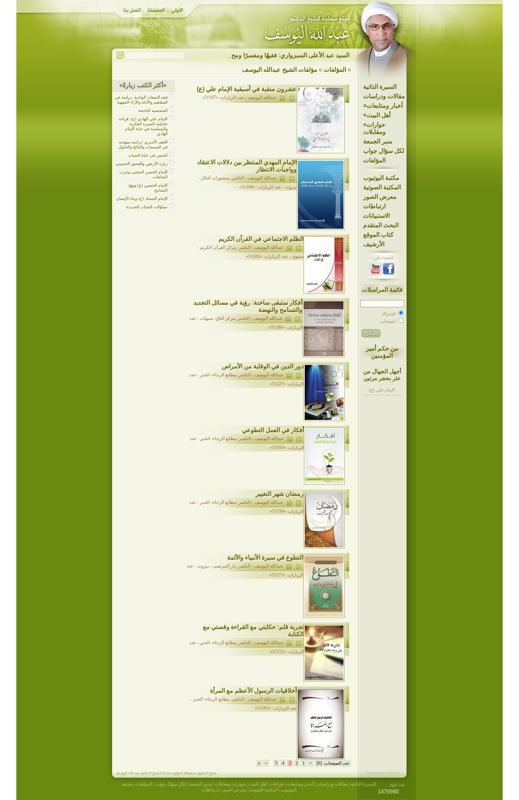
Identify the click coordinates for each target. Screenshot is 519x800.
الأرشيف (374, 244)
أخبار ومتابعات (383, 105)
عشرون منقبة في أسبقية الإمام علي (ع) (247, 89)
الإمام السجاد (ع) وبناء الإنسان (142, 198)
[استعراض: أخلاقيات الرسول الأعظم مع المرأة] (292, 699)
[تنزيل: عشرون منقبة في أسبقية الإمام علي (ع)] (282, 97)
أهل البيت (377, 115)
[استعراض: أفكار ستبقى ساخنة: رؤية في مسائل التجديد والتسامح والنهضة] (297, 318)
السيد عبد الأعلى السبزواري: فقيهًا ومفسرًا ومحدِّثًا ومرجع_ (276, 55)
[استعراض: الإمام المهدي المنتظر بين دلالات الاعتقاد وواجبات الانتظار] (292, 178)
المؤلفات (374, 160)
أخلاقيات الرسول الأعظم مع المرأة (253, 690)
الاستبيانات (376, 215)
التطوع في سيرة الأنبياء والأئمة (265, 557)
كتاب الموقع (378, 234)
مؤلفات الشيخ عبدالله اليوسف (279, 69)
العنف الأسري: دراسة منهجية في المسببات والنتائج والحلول (143, 144)
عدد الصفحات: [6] (333, 763)
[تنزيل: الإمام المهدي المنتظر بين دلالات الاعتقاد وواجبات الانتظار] (282, 178)
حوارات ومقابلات (374, 128)
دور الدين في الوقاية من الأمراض (263, 366)
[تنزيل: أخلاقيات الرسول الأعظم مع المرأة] (282, 699)
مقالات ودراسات (384, 96)
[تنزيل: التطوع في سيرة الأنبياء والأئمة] (289, 566)
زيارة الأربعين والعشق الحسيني (142, 163)
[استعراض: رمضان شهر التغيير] (299, 502)
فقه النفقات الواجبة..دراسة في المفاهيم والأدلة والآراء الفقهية (141, 99)
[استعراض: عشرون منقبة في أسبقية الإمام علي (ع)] (292, 97)
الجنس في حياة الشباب (148, 155)
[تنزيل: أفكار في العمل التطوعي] (289, 438)
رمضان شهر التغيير (280, 493)
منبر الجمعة (377, 141)
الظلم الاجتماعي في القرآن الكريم (261, 239)
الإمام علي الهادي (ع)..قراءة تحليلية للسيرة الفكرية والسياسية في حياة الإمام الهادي (143, 126)
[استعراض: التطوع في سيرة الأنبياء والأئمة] (298, 566)
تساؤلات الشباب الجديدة (147, 206)
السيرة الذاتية (380, 86)
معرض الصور (380, 196)
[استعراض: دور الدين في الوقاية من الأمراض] (299, 374)
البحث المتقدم (381, 225)
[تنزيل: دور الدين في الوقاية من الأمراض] (289, 374)
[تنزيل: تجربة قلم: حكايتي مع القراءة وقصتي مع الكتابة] (289, 642)
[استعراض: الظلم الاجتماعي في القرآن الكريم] (299, 247)
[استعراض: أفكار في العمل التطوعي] (299, 438)
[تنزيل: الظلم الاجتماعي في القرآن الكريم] (289, 247)
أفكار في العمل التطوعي (273, 430)
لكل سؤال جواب (383, 151)
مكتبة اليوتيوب (381, 177)
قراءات (276, 784)
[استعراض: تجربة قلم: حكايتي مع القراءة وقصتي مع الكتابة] (299, 642)
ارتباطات (374, 206)
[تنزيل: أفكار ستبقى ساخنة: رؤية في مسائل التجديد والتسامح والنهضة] (288, 318)
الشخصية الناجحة (153, 110)
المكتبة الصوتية (382, 187)
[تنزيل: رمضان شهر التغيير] (289, 502)
